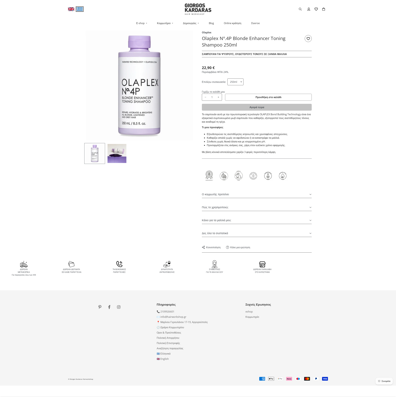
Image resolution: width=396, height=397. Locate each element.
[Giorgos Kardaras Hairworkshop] (198, 9)
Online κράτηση (232, 23)
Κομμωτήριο (164, 23)
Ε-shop (140, 23)
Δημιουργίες (189, 23)
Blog (211, 23)
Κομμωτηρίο (252, 317)
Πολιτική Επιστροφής (168, 343)
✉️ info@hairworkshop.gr (171, 317)
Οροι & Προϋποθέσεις (169, 332)
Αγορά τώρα (257, 107)
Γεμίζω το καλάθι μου (212, 91)
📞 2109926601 (165, 311)
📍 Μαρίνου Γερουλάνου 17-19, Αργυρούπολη (182, 322)
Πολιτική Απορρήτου (168, 338)
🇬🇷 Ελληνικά (163, 353)
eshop (249, 311)
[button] (323, 9)
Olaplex (206, 32)
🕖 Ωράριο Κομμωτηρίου (170, 327)
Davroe (255, 23)
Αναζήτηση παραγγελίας (170, 348)
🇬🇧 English (163, 359)
